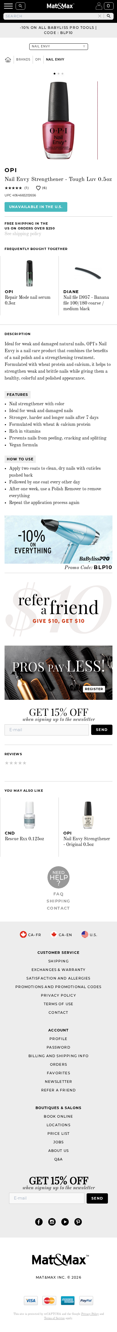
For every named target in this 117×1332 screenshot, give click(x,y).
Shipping (58, 901)
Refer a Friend (58, 1090)
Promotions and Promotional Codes (58, 987)
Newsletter (58, 1081)
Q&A (58, 1159)
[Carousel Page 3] (62, 73)
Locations (58, 1125)
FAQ (58, 893)
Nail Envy (55, 59)
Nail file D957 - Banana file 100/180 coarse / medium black (86, 303)
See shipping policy (23, 234)
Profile (58, 1039)
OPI (38, 59)
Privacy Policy (58, 995)
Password (58, 1047)
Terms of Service (54, 1318)
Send (102, 730)
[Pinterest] (78, 1222)
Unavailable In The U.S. (36, 207)
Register (94, 689)
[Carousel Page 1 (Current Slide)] (54, 73)
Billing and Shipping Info (58, 1056)
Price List (58, 1133)
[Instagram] (52, 1222)
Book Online (58, 1116)
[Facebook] (39, 1222)
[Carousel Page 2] (58, 73)
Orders (58, 1064)
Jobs (58, 1142)
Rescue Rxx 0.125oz (24, 839)
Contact (58, 908)
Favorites (58, 1073)
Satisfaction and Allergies (58, 978)
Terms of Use (58, 1004)
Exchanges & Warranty (59, 970)
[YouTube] (65, 1222)
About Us (58, 1150)
